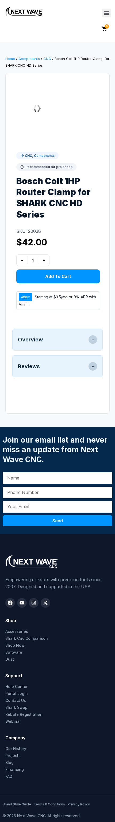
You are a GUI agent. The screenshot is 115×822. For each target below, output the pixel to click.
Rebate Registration (24, 714)
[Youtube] (22, 603)
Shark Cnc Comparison (26, 638)
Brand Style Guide (17, 804)
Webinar (13, 721)
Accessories (16, 631)
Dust (9, 659)
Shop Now (15, 645)
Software (13, 652)
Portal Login (16, 693)
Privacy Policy (79, 804)
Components (29, 58)
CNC (47, 58)
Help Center (16, 686)
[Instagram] (34, 603)
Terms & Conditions (49, 804)
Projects (13, 755)
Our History (15, 748)
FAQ (8, 776)
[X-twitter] (45, 603)
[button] (106, 13)
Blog (9, 762)
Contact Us (15, 700)
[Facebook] (10, 603)
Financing (14, 769)
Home (10, 58)
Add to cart (58, 276)
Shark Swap (16, 707)
